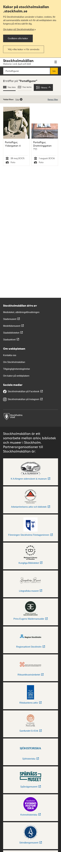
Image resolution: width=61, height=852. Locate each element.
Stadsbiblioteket (11, 333)
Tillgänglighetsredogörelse (16, 369)
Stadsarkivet (9, 339)
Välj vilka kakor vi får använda (23, 49)
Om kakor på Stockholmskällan (18, 29)
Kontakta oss (9, 355)
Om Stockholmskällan (14, 362)
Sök (54, 71)
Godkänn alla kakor (18, 38)
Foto (17, 99)
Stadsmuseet (9, 319)
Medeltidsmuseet (11, 326)
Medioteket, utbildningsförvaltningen (21, 312)
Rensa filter (53, 99)
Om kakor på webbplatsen (16, 376)
